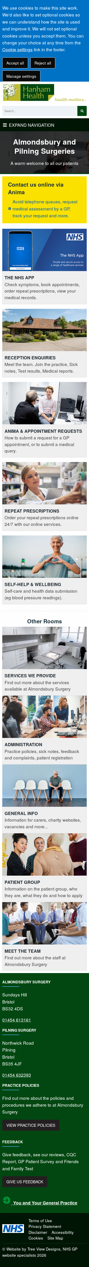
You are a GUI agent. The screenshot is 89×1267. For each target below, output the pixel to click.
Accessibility (63, 1232)
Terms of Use (40, 1220)
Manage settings (21, 76)
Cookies (36, 1238)
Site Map (55, 1238)
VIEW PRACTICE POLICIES (30, 1125)
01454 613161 (16, 1020)
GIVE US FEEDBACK (24, 1181)
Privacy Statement (45, 1226)
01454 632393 (16, 1075)
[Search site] (82, 111)
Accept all (15, 63)
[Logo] (44, 92)
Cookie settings (17, 49)
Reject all (42, 63)
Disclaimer (38, 1232)
